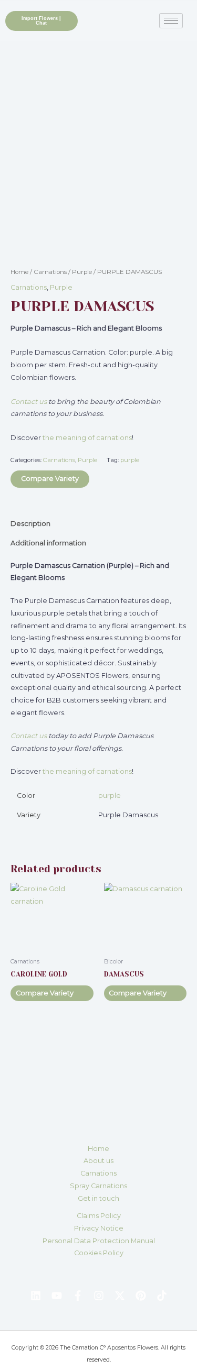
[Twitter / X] (120, 1295)
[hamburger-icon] (171, 20)
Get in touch (98, 1198)
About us (98, 1161)
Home (19, 272)
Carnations (50, 272)
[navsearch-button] (90, 18)
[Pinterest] (141, 1295)
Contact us (29, 401)
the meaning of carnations (87, 438)
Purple (82, 272)
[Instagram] (99, 1295)
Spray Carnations (98, 1186)
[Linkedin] (35, 1295)
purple (129, 460)
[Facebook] (77, 1295)
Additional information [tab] (48, 543)
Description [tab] (30, 524)
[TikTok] (162, 1295)
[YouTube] (56, 1295)
